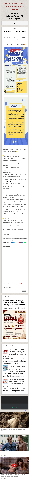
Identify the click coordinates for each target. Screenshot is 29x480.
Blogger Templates (14, 407)
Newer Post (7, 283)
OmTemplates (15, 405)
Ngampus (15, 28)
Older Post (23, 283)
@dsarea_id (21, 174)
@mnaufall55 (6, 234)
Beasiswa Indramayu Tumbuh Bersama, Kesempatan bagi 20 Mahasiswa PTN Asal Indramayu (14, 302)
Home (13, 283)
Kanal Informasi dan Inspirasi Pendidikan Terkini (14, 6)
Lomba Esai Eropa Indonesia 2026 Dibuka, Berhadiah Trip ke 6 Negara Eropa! (17, 368)
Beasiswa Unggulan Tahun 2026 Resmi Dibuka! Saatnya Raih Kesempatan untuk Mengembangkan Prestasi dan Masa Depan (14, 353)
